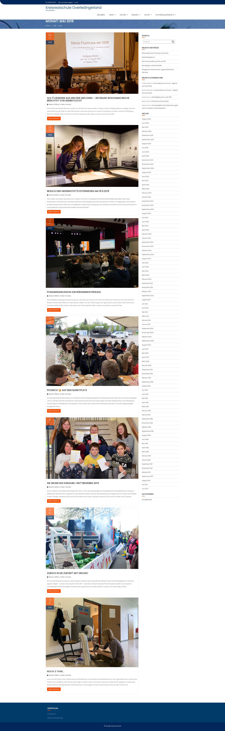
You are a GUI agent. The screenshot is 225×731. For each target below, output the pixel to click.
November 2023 (147, 205)
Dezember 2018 (147, 419)
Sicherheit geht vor (148, 57)
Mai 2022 (145, 271)
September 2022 (148, 255)
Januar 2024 (146, 197)
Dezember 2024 (147, 160)
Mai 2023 (145, 226)
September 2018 (147, 431)
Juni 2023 (145, 222)
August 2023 (146, 213)
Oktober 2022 (147, 250)
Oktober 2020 (147, 337)
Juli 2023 (145, 218)
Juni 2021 (145, 308)
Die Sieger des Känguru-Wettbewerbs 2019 (73, 483)
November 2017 (147, 468)
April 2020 (145, 357)
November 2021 (147, 287)
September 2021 (147, 296)
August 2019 (146, 386)
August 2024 (146, 172)
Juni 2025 (145, 152)
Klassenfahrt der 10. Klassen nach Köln (155, 53)
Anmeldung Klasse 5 (165, 14)
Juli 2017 (145, 485)
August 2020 (146, 345)
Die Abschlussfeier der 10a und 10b (154, 61)
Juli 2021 (145, 304)
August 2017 (146, 480)
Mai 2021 (145, 312)
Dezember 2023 (147, 201)
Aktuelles (101, 14)
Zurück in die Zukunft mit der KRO (67, 573)
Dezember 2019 (147, 370)
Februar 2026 (146, 131)
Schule (123, 14)
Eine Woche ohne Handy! (160, 101)
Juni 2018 (145, 439)
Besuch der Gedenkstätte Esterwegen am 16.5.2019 (78, 191)
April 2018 (145, 448)
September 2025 (148, 139)
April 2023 (145, 230)
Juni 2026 (145, 123)
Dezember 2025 (147, 135)
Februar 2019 (146, 411)
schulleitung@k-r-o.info (69, 2)
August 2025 (146, 144)
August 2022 (146, 259)
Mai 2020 (145, 353)
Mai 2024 (145, 181)
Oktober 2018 (146, 427)
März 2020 (145, 361)
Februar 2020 (146, 365)
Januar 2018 (146, 460)
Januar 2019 (146, 415)
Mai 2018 (145, 443)
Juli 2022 (145, 263)
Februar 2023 (146, 234)
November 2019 (147, 374)
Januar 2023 (146, 238)
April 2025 (145, 156)
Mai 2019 (145, 398)
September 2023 (148, 209)
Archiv (147, 14)
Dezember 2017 (147, 464)
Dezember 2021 (147, 283)
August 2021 (146, 300)
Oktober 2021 (146, 291)
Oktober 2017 (146, 472)
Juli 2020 (145, 349)
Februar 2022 (146, 279)
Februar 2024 (146, 193)
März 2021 (145, 316)
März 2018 (145, 452)
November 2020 (147, 333)
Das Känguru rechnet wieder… (152, 65)
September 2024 (148, 168)
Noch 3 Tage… (55, 671)
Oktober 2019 (146, 378)
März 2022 (145, 275)
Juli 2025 (145, 148)
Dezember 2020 (147, 328)
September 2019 (147, 382)
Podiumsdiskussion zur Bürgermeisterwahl (74, 292)
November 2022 (147, 246)
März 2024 (145, 189)
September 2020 (148, 341)
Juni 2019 (145, 394)
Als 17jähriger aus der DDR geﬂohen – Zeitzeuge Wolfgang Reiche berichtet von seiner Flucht (88, 99)
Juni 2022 (145, 267)
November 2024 (147, 164)
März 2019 (145, 407)
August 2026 (146, 119)
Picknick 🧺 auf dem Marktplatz (67, 390)
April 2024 (145, 185)
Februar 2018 (146, 456)
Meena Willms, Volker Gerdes (60, 104)
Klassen (135, 14)
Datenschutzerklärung (55, 718)
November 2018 (147, 423)
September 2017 (147, 476)
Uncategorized (147, 500)
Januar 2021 (146, 324)
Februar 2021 (146, 320)
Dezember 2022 (147, 242)
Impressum (51, 714)
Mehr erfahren (53, 118)
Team (111, 14)
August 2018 (146, 435)
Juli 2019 (145, 390)
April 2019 (145, 402)
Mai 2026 (145, 127)
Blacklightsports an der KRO (162, 97)
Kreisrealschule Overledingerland (74, 7)
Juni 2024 (145, 176)
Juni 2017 (145, 489)
